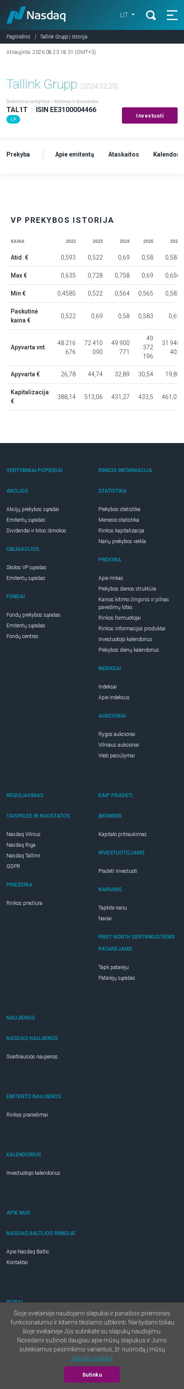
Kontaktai (17, 1262)
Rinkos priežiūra (24, 903)
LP (13, 119)
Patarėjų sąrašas (116, 978)
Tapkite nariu (112, 908)
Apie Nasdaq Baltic (27, 1252)
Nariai (105, 919)
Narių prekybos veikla (122, 541)
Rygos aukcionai (116, 734)
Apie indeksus (114, 697)
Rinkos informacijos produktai (132, 629)
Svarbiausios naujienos (32, 1057)
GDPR (13, 866)
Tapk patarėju (113, 967)
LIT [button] (125, 15)
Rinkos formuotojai (119, 618)
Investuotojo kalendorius (125, 639)
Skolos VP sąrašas (26, 567)
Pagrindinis (18, 37)
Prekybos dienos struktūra (127, 589)
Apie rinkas (110, 578)
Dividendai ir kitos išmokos (36, 531)
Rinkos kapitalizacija (121, 531)
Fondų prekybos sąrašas (33, 615)
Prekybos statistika (119, 509)
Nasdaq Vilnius (23, 834)
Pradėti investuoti (117, 871)
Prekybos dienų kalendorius (128, 650)
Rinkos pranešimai (27, 1115)
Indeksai (107, 687)
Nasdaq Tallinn (23, 856)
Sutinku (92, 1375)
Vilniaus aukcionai (118, 745)
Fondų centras (22, 636)
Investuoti (149, 116)
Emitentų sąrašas (25, 520)
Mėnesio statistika (118, 520)
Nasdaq (36, 15)
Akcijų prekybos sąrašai (32, 509)
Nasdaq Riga (21, 845)
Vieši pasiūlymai (116, 756)
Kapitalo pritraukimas (122, 834)
